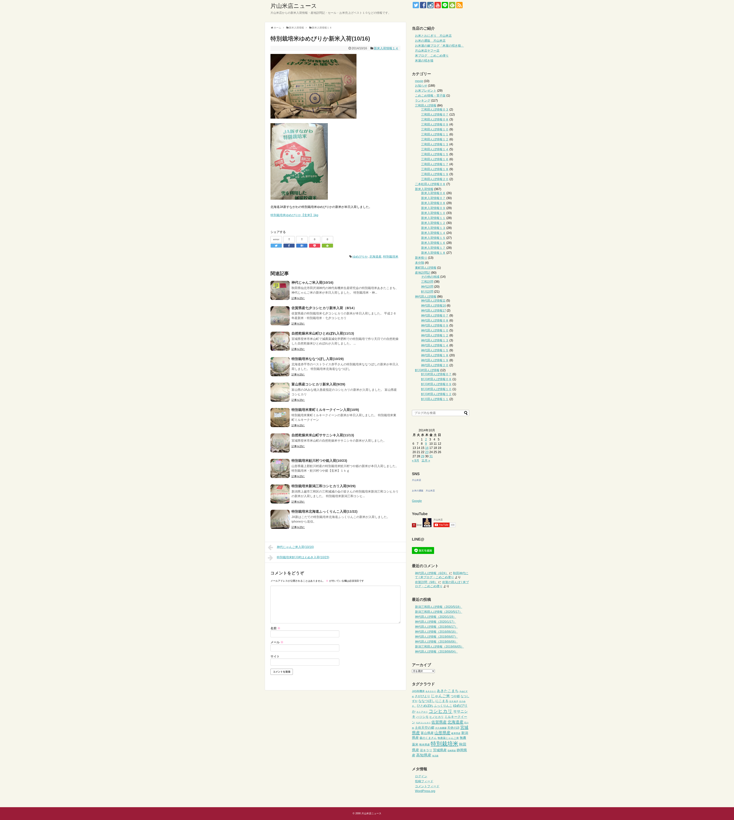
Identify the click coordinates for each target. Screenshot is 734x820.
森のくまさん (428, 737)
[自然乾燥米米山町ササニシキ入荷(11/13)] (280, 443)
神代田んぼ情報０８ (435, 320)
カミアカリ (422, 712)
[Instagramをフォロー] (430, 5)
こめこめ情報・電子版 (430, 95)
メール (276, 642)
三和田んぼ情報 (425, 105)
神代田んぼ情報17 (433, 310)
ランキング (422, 100)
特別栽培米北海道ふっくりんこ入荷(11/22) (324, 511)
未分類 (419, 262)
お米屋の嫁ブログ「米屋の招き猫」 (439, 45)
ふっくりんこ (443, 705)
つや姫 (455, 696)
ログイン (421, 776)
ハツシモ (422, 716)
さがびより (422, 696)
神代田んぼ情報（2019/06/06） (436, 641)
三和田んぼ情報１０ (435, 129)
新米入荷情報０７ (433, 198)
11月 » (425, 460)
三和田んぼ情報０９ (435, 124)
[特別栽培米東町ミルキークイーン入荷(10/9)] (280, 417)
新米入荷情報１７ (433, 247)
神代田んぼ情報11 (433, 300)
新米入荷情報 (424, 189)
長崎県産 (451, 750)
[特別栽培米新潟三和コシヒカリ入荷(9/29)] (280, 493)
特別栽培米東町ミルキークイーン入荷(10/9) (325, 410)
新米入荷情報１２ (433, 223)
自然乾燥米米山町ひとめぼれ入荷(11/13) (322, 333)
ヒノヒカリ (436, 716)
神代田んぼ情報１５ (435, 350)
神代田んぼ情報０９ (435, 325)
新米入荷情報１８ (433, 252)
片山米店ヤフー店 (427, 50)
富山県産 (427, 733)
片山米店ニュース (293, 6)
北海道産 (375, 256)
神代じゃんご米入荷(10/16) (312, 282)
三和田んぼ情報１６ (435, 159)
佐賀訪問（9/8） (426, 582)
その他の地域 (430, 276)
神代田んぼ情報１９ (435, 360)
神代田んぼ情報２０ (435, 365)
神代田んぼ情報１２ (435, 335)
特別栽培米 (390, 256)
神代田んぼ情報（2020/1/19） (435, 616)
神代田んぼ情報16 (433, 305)
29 (422, 456)
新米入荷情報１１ (433, 218)
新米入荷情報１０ (433, 213)
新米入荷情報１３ (433, 228)
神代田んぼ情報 (425, 296)
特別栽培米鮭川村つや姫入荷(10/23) (319, 461)
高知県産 (423, 755)
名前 (275, 628)
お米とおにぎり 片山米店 (433, 35)
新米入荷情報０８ (433, 203)
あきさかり (430, 691)
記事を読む (298, 298)
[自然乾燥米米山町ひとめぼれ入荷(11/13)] (280, 341)
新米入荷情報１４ (386, 48)
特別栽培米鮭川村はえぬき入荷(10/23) (303, 557)
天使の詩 (453, 727)
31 (431, 456)
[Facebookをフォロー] (423, 5)
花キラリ (426, 750)
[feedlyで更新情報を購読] (452, 5)
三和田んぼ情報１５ (435, 154)
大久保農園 (441, 728)
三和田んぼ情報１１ (435, 134)
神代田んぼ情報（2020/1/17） (435, 621)
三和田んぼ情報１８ (435, 169)
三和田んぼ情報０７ (435, 114)
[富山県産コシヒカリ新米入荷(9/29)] (280, 392)
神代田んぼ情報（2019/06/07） (436, 636)
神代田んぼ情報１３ (435, 340)
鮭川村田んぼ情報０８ (436, 379)
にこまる (441, 701)
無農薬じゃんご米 (448, 738)
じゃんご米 (440, 696)
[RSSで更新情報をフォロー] (459, 5)
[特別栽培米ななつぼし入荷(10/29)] (280, 366)
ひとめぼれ (425, 706)
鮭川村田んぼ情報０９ (436, 384)
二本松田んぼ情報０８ (430, 184)
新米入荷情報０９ (433, 208)
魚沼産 (435, 756)
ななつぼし (426, 701)
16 (427, 447)
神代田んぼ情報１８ (435, 355)
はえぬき (453, 701)
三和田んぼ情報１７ (435, 164)
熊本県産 (424, 744)
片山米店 (416, 480)
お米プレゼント (425, 90)
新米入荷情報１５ (433, 237)
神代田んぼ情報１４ (435, 345)
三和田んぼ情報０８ (435, 119)
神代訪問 (427, 286)
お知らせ (421, 85)
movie (419, 81)
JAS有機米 (418, 691)
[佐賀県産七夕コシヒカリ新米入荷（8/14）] (280, 315)
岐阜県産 (455, 733)
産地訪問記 (422, 272)
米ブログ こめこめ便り (432, 55)
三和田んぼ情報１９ (435, 174)
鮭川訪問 (427, 291)
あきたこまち (448, 691)
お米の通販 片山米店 (430, 40)
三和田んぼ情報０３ (435, 109)
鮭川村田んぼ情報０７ (436, 374)
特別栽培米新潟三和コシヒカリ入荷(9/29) (323, 486)
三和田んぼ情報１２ (435, 139)
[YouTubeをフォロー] (437, 5)
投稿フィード (424, 781)
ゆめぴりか (360, 256)
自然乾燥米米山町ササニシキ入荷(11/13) (322, 435)
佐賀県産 (439, 722)
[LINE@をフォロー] (445, 5)
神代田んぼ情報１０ (435, 330)
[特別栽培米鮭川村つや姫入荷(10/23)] (280, 468)
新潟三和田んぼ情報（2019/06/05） (439, 646)
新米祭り (421, 257)
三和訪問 (427, 281)
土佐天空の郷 (424, 728)
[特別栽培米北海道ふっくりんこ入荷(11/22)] (280, 519)
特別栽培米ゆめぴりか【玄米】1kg (294, 215)
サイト (275, 656)
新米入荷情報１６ (433, 242)
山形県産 (442, 732)
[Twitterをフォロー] (416, 5)
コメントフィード (427, 786)
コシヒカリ (440, 711)
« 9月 (415, 460)
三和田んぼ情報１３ (435, 144)
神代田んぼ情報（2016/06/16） (436, 631)
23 (427, 452)
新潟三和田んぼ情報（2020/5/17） (438, 611)
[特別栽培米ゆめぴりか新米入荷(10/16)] (302, 245)
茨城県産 (440, 750)
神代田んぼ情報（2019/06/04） (436, 651)
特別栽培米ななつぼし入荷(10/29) (317, 359)
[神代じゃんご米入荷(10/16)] (280, 290)
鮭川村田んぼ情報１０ (436, 389)
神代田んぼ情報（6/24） (431, 573)
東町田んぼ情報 (425, 267)
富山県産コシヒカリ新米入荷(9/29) (318, 384)
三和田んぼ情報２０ (435, 179)
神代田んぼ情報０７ (435, 315)
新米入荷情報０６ (433, 193)
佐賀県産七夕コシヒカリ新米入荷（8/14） (324, 308)
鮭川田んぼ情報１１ (435, 399)
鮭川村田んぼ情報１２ (436, 394)
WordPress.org (425, 791)
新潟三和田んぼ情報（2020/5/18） (438, 606)
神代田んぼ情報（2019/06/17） (436, 626)
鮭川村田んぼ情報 (427, 370)
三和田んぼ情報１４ (435, 149)
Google (417, 500)
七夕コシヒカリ (423, 722)
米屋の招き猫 (424, 60)
